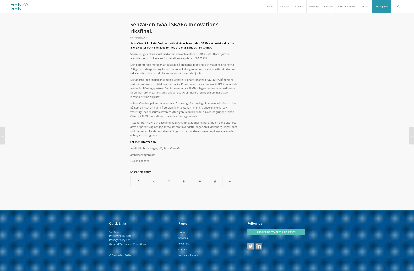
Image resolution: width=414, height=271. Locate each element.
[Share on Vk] (199, 181)
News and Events (188, 255)
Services (183, 237)
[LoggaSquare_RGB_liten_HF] (19, 6)
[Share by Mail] (230, 181)
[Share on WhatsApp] (169, 181)
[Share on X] (153, 181)
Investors (183, 243)
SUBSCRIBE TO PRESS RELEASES (276, 232)
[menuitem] (270, 6)
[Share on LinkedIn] (184, 181)
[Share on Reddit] (215, 181)
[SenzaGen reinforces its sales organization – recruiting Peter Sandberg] (2, 135)
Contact (114, 231)
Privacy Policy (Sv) (119, 240)
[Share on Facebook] (138, 181)
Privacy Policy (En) (120, 236)
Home (181, 232)
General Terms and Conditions (127, 244)
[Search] (398, 6)
